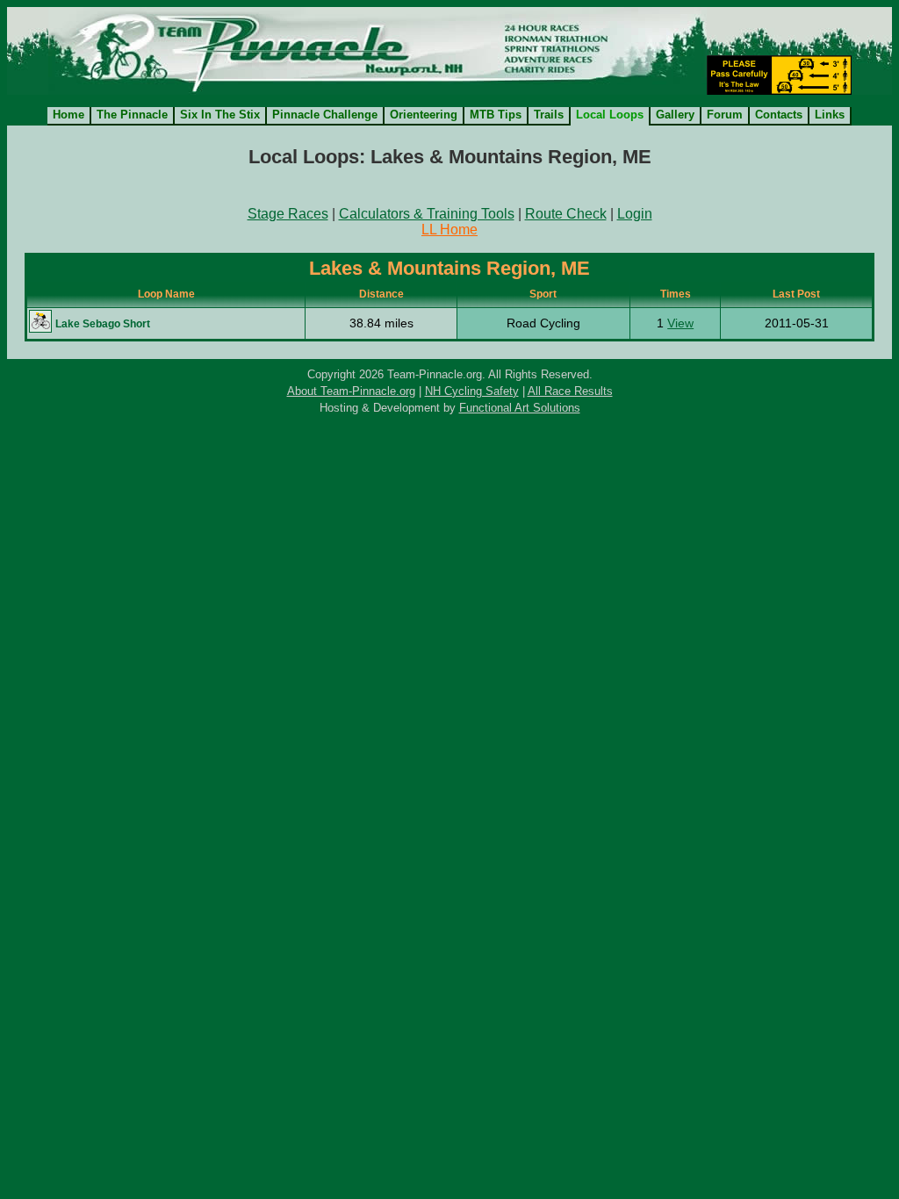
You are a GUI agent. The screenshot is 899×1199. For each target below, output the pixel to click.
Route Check (566, 213)
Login (634, 213)
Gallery (675, 114)
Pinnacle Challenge (325, 114)
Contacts (778, 114)
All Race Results (570, 391)
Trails (549, 114)
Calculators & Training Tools (426, 213)
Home (68, 114)
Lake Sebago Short (102, 324)
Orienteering (423, 114)
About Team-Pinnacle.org (351, 391)
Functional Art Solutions (519, 407)
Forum (725, 114)
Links (830, 114)
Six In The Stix (220, 114)
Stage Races (288, 213)
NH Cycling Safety (472, 391)
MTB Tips (495, 114)
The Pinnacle (132, 114)
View (680, 323)
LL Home (449, 229)
